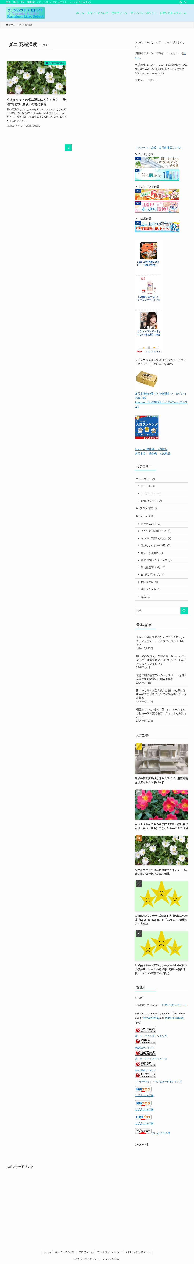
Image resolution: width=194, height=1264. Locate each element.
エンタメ (147, 478)
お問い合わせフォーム (174, 1004)
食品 (145, 596)
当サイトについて (65, 1252)
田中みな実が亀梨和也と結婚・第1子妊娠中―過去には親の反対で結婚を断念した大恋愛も (161, 696)
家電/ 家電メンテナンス (156, 560)
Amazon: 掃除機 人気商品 (151, 449)
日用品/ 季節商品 (152, 574)
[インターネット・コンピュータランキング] (145, 1077)
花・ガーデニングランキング (151, 1036)
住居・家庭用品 (152, 552)
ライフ (146, 516)
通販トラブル (150, 589)
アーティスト (150, 493)
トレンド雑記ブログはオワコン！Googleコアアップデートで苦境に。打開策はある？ (160, 643)
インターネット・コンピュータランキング (158, 1081)
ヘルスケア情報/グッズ (156, 538)
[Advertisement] (161, 115)
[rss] (180, 2)
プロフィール (86, 1252)
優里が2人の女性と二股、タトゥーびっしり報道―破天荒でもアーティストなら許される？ (161, 715)
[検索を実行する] (184, 610)
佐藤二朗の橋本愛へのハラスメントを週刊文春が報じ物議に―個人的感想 (161, 679)
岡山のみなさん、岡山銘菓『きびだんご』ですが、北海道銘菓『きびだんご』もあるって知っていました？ (161, 662)
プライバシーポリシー (109, 1252)
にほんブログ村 (144, 1095)
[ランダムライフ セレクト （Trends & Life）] (25, 13)
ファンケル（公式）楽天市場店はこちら (159, 147)
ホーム (47, 1252)
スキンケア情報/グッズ (156, 530)
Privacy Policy (151, 1017)
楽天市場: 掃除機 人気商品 (152, 453)
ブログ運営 (148, 508)
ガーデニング (150, 523)
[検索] (185, 2)
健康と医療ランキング (145, 1070)
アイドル (148, 486)
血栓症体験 (149, 582)
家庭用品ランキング (144, 1047)
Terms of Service (174, 1017)
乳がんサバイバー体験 (155, 545)
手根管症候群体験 (153, 567)
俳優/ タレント (151, 500)
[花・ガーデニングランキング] (145, 1031)
